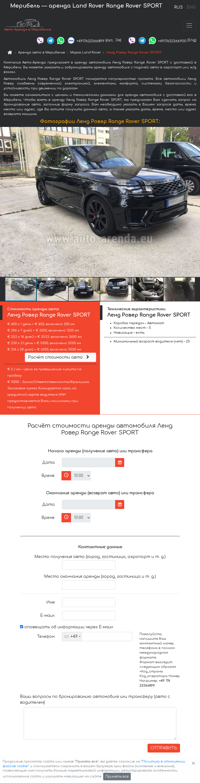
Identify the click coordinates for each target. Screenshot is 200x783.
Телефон (46, 636)
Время (47, 476)
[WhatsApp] (60, 40)
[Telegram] (50, 40)
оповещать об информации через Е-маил (68, 627)
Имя (50, 602)
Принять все (117, 776)
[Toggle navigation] (189, 25)
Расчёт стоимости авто (56, 357)
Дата (48, 462)
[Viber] (40, 40)
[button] (53, 289)
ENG (191, 7)
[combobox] (72, 636)
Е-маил (47, 615)
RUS (178, 7)
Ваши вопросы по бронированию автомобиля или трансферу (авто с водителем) (95, 699)
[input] (88, 462)
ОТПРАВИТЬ (163, 748)
